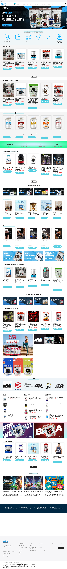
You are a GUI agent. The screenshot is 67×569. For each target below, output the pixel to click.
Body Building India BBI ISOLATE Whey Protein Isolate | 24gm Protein (8, 63)
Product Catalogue (43, 550)
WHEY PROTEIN (7, 41)
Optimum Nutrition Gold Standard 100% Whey (20, 168)
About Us (30, 543)
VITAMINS (20, 550)
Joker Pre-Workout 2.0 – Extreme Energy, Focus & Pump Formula (7, 325)
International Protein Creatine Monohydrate (13, 415)
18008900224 (4, 1)
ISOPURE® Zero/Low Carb (45, 280)
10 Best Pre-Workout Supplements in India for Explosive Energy (12, 492)
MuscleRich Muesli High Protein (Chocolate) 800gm (58, 214)
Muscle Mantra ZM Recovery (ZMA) (56, 397)
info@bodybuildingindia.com (13, 1)
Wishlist (41, 549)
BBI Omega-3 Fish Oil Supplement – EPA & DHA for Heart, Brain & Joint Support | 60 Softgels (33, 132)
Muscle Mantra (30, 61)
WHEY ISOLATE (18, 41)
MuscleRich (5, 212)
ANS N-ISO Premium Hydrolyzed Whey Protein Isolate (7, 281)
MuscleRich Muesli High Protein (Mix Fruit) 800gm (7, 214)
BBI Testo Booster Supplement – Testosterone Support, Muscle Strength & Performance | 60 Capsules (20, 132)
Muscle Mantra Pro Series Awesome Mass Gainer (58, 63)
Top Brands (19, 4)
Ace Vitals (55, 166)
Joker (42, 166)
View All (33, 76)
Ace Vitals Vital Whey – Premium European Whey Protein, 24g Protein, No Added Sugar (58, 169)
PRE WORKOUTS (21, 545)
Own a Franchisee (43, 4)
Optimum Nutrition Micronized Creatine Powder (13, 404)
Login (40, 545)
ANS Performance (6, 166)
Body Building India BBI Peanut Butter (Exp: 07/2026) (33, 214)
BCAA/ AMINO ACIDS (28, 41)
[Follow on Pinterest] (11, 556)
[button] (5, 65)
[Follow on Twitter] (5, 556)
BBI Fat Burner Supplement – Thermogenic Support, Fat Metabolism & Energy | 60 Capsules (8, 132)
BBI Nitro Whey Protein (45, 98)
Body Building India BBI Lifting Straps (19, 242)
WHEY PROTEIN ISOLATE (23, 547)
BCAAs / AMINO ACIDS (22, 549)
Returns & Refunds (32, 550)
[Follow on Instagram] (7, 556)
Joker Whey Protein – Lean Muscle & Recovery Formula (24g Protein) (46, 168)
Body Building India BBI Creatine (14, 397)
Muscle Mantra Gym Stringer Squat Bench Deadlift (58, 457)
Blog (49, 4)
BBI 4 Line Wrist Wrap (57, 241)
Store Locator (35, 4)
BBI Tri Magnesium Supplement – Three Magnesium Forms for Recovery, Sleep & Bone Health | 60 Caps (45, 133)
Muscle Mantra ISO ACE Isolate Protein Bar (45, 214)
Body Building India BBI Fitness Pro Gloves (32, 242)
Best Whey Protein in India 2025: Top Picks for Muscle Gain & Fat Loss (54, 492)
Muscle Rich (29, 4)
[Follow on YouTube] (13, 556)
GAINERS (39, 41)
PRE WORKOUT (49, 41)
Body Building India (6, 61)
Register (41, 547)
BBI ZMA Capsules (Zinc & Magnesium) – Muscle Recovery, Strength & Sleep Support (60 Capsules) (58, 132)
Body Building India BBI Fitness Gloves (45, 242)
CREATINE (20, 554)
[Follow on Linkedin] (9, 556)
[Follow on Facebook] (3, 556)
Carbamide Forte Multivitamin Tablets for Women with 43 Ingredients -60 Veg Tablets (36, 410)
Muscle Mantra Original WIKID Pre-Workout (57, 325)
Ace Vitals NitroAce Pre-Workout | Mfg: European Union (32, 325)
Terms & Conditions (32, 552)
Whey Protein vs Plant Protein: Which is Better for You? (33, 492)
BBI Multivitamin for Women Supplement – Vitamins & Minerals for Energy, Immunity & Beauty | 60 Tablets (36, 399)
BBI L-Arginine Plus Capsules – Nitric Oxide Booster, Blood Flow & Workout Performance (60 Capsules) (56, 409)
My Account (42, 543)
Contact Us (31, 545)
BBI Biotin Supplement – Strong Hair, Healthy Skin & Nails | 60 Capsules (35, 417)
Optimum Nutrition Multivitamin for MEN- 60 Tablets (35, 404)
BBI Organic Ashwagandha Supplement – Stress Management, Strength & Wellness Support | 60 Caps (56, 416)
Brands (24, 4)
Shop (14, 4)
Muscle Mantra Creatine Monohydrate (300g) (15, 409)
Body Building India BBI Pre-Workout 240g (46, 63)
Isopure (42, 279)
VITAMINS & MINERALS (59, 42)
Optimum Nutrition (18, 166)
